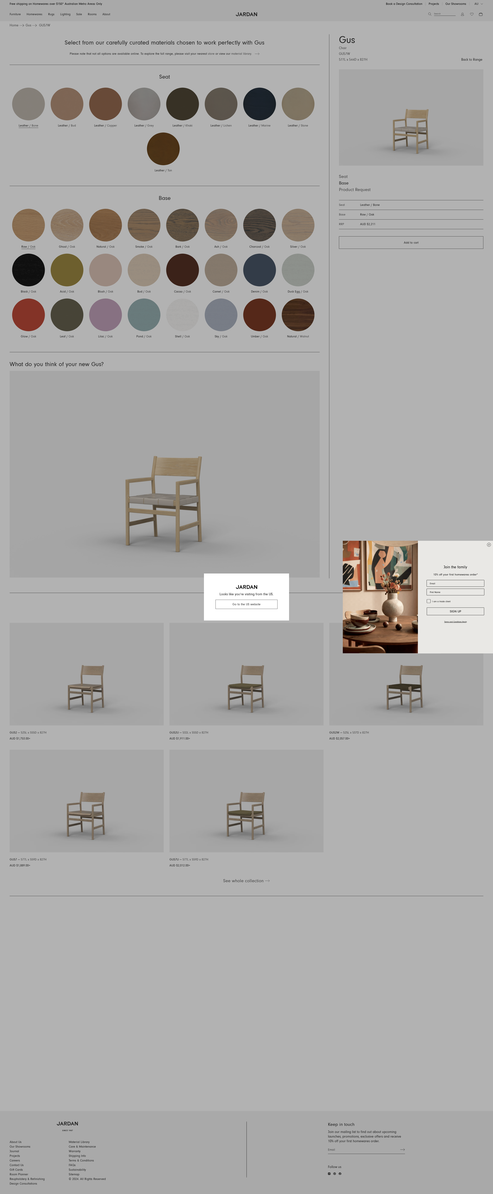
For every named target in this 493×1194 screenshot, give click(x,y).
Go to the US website (246, 604)
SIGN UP (455, 611)
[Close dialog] (489, 545)
